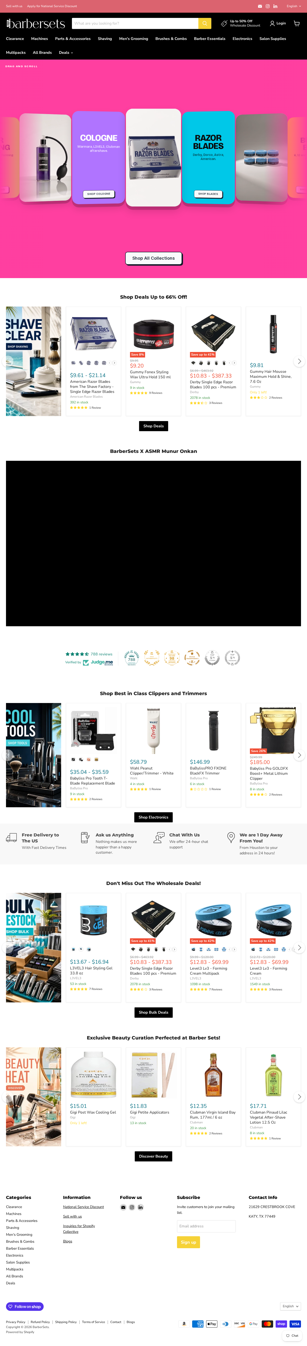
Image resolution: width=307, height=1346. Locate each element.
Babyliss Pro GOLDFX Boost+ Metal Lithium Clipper (269, 773)
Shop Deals (153, 426)
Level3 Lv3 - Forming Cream (268, 971)
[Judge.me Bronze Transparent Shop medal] (192, 657)
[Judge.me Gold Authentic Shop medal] (151, 657)
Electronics (242, 38)
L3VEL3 (75, 978)
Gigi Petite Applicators (149, 1112)
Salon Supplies (273, 38)
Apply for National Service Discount (52, 6)
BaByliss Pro (79, 788)
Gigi (73, 1117)
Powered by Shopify (20, 1332)
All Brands (42, 52)
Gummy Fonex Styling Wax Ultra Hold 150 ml (150, 374)
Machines (39, 38)
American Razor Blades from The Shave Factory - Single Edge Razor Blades (92, 386)
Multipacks (16, 52)
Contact (115, 1322)
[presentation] (114, 363)
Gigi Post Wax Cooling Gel (93, 1112)
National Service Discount (83, 1206)
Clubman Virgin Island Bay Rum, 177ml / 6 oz (213, 1115)
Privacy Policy (15, 1322)
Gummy (135, 382)
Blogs (67, 1241)
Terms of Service (93, 1322)
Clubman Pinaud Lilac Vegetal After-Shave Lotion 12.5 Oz (268, 1117)
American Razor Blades (86, 397)
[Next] (299, 361)
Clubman (196, 1122)
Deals (64, 52)
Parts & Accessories (73, 38)
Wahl (133, 778)
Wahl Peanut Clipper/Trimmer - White (152, 771)
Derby (194, 392)
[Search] (204, 23)
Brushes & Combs (171, 38)
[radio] (73, 363)
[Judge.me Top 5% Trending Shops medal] (232, 657)
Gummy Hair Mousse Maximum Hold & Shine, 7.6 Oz (271, 376)
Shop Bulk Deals (153, 1012)
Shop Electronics (153, 817)
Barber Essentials (209, 38)
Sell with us (14, 6)
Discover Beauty (153, 1156)
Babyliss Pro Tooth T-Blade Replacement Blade (92, 781)
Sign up (188, 1242)
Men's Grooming (133, 38)
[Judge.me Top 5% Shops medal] (212, 657)
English (292, 6)
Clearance (15, 38)
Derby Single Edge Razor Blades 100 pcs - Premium (213, 384)
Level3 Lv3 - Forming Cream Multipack (208, 971)
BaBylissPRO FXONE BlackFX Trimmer (208, 771)
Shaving (105, 38)
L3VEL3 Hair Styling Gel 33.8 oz (91, 971)
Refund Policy (40, 1322)
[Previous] (7, 361)
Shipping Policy (66, 1322)
